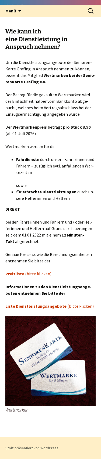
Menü (10, 10)
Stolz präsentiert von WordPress (31, 448)
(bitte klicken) (28, 273)
